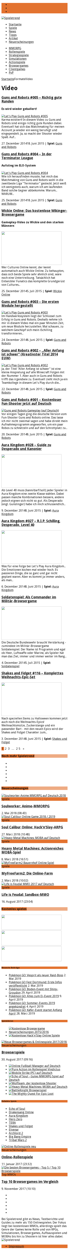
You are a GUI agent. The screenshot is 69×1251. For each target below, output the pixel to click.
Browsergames (18, 65)
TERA (12, 1122)
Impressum (16, 1246)
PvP (11, 72)
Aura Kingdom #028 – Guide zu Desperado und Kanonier (26, 447)
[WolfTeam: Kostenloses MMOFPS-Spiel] (32, 1083)
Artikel (13, 38)
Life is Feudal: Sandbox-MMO (25, 895)
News (12, 31)
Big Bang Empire (20, 1136)
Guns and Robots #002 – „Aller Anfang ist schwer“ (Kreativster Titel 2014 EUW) (32, 354)
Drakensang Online (21, 1112)
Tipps (13, 35)
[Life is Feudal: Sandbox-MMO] (27, 884)
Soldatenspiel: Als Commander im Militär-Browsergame (28, 599)
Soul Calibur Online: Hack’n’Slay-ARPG (32, 827)
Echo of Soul (17, 1109)
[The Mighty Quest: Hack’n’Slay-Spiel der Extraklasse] (31, 1093)
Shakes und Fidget (21, 1126)
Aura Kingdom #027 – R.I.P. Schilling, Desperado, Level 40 (30, 523)
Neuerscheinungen (21, 42)
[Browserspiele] (34, 1042)
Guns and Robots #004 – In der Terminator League (26, 156)
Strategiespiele (19, 55)
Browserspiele (13, 1052)
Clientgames (17, 69)
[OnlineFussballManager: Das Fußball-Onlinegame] (34, 1066)
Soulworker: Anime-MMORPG (25, 806)
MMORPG (15, 48)
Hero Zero (15, 1119)
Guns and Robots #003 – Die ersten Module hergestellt (30, 304)
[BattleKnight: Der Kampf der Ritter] (28, 1090)
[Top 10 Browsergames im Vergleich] (34, 1171)
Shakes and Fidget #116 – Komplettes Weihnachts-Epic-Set (32, 675)
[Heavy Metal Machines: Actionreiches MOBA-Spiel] (30, 838)
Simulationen (17, 58)
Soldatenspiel (10, 666)
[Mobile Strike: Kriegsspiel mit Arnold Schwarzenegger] (30, 1073)
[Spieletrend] (34, 18)
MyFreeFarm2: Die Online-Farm (27, 873)
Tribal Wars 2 (18, 1140)
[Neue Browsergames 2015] (38, 1032)
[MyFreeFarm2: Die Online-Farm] (27, 863)
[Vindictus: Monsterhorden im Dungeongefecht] (34, 1069)
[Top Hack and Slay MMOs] (34, 1035)
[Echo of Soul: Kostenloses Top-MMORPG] (38, 1080)
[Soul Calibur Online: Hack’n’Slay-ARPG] (28, 816)
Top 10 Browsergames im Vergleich (29, 1182)
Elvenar (14, 1129)
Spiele (13, 28)
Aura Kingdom (18, 1115)
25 (18, 748)
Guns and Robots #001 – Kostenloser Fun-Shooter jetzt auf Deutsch (31, 402)
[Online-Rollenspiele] (18, 1146)
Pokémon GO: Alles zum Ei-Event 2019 (34, 996)
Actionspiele (17, 62)
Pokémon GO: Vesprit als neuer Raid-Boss (36, 975)
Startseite (15, 24)
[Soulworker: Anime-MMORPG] (33, 795)
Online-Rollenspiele (17, 1157)
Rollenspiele (17, 51)
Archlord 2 (16, 1133)
